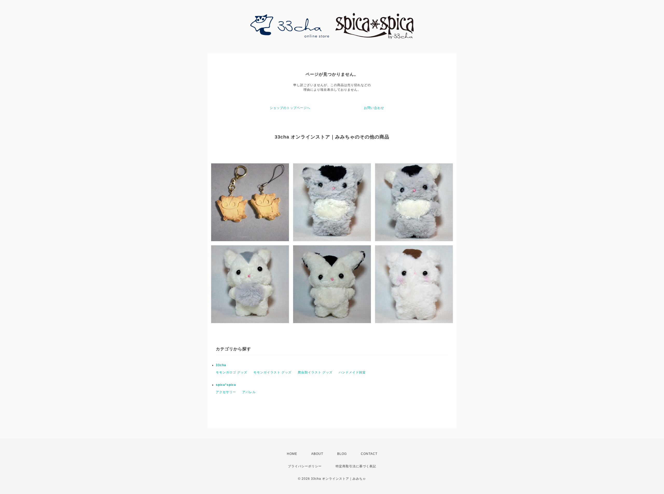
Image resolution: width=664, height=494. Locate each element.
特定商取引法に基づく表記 (356, 466)
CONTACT (369, 454)
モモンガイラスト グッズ (272, 372)
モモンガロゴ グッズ (231, 372)
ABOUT (317, 454)
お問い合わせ (374, 108)
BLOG (342, 454)
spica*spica (226, 385)
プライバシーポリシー (305, 466)
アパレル (249, 392)
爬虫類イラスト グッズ (315, 372)
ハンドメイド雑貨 (352, 372)
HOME (292, 454)
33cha (221, 365)
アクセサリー (226, 392)
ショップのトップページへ (290, 108)
